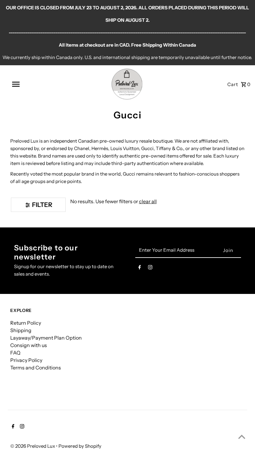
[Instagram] (150, 268)
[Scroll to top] (242, 437)
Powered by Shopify (79, 446)
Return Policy (25, 323)
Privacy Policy (26, 360)
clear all (148, 201)
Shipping (20, 330)
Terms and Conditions (35, 367)
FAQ (15, 353)
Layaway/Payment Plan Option (46, 338)
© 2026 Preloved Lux (33, 446)
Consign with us (28, 345)
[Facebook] (139, 268)
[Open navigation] (29, 84)
